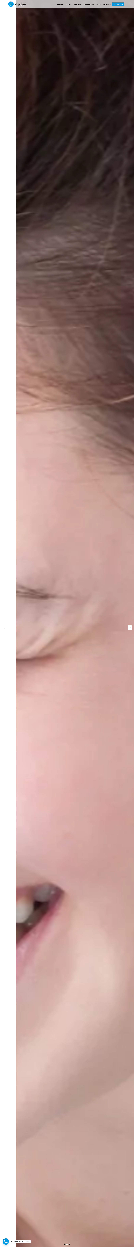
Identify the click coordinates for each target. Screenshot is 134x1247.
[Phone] (6, 1241)
